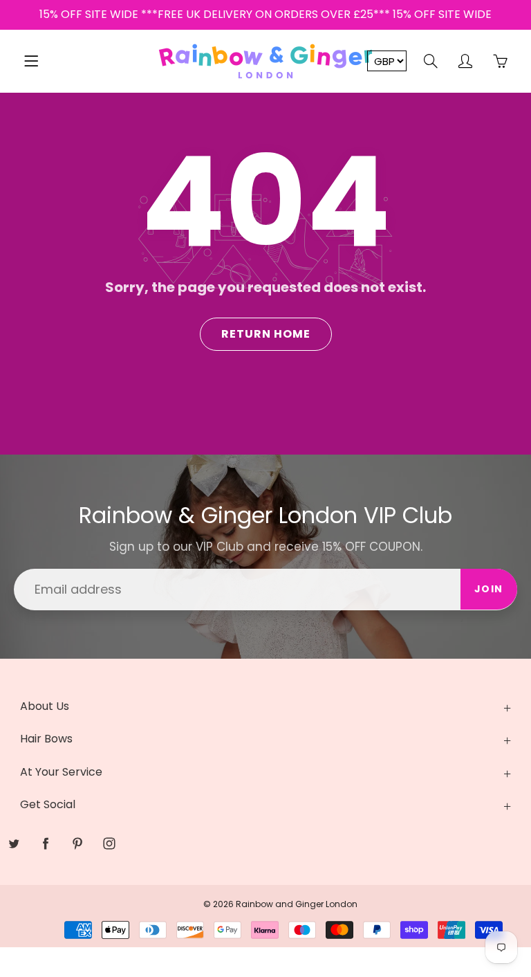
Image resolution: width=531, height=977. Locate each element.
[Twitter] (13, 844)
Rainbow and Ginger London (296, 904)
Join (488, 589)
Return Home (265, 334)
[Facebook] (45, 844)
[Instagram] (109, 844)
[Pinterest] (77, 844)
